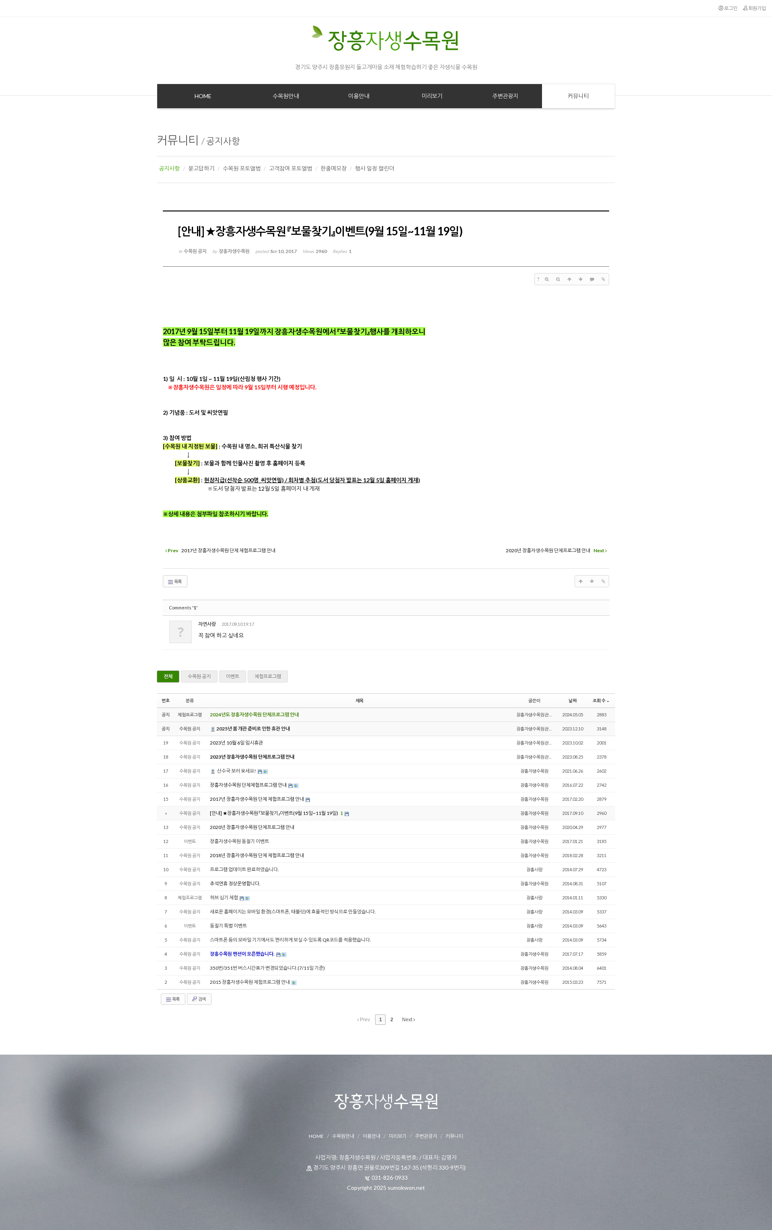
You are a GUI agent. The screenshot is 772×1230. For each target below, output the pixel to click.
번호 (166, 700)
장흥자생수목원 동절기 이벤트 (239, 841)
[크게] (546, 279)
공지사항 (223, 141)
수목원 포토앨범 (242, 168)
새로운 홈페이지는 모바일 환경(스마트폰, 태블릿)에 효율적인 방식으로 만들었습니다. (293, 912)
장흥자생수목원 (534, 770)
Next (407, 1019)
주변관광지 (426, 1136)
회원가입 (756, 8)
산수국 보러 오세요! (236, 771)
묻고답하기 (201, 168)
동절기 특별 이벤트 (228, 926)
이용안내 (371, 1136)
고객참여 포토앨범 (290, 168)
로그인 (730, 8)
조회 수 (599, 700)
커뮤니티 (178, 140)
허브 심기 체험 (224, 898)
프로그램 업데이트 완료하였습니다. (244, 869)
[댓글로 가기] (591, 279)
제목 (359, 700)
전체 (168, 676)
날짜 (573, 700)
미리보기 (398, 1136)
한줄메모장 (333, 168)
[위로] (569, 279)
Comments (183, 607)
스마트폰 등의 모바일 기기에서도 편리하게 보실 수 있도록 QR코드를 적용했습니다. (290, 940)
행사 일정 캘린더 (374, 168)
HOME (316, 1136)
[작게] (558, 279)
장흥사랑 (534, 869)
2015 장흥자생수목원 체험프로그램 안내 (250, 982)
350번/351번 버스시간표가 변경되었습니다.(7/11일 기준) (267, 968)
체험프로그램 (268, 676)
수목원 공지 (199, 676)
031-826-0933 (390, 1177)
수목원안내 (343, 1136)
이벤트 (232, 676)
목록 (177, 581)
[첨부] (603, 279)
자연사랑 (207, 624)
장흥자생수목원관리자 (536, 714)
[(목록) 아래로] (580, 279)
